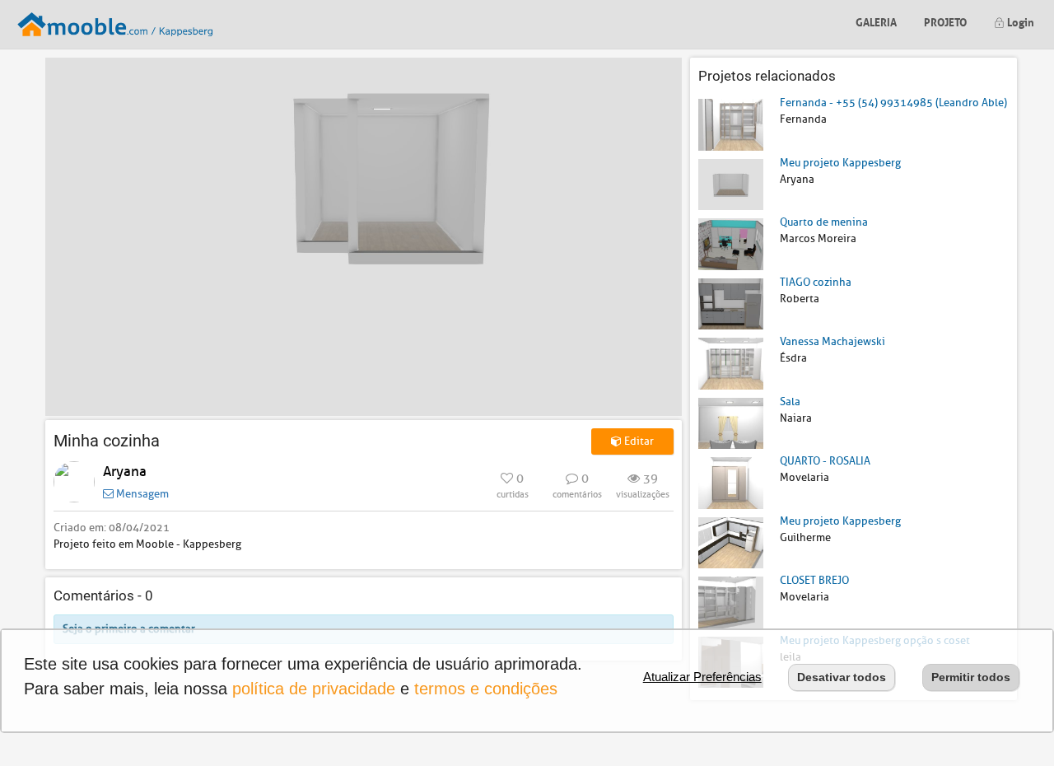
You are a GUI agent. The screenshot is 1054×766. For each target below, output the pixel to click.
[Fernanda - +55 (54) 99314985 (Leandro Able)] (730, 124)
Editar (638, 441)
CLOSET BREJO (814, 580)
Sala (790, 402)
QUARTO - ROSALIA (825, 461)
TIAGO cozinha (815, 282)
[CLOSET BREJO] (730, 602)
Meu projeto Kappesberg (840, 163)
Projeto (945, 21)
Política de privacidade (313, 689)
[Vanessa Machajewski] (730, 363)
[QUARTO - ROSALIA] (730, 482)
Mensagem (141, 494)
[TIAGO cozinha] (730, 303)
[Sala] (730, 422)
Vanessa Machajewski (832, 341)
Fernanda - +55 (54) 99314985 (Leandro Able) (893, 103)
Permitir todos (970, 677)
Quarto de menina (824, 222)
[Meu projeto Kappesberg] (730, 183)
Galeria (876, 21)
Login (1019, 21)
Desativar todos (841, 677)
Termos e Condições (485, 689)
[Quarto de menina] (730, 243)
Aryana (125, 471)
